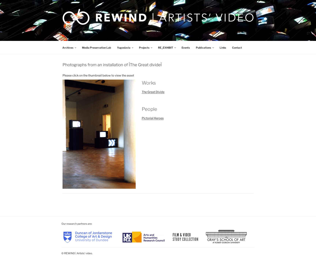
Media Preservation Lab (96, 47)
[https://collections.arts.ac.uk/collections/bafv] (185, 236)
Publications (203, 47)
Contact (237, 47)
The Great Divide (153, 92)
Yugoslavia (123, 47)
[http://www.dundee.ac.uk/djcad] (87, 236)
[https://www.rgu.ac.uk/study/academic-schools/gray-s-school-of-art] (226, 236)
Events (186, 47)
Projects (144, 47)
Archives (67, 47)
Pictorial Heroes (153, 118)
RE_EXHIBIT (165, 47)
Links (223, 47)
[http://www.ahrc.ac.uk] (144, 236)
